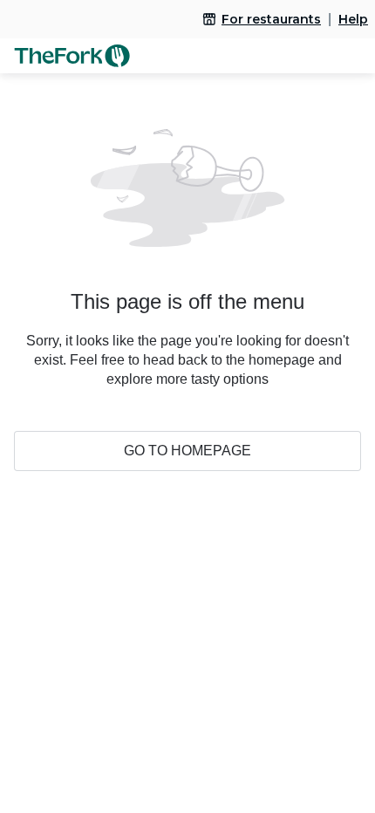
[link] (261, 19)
